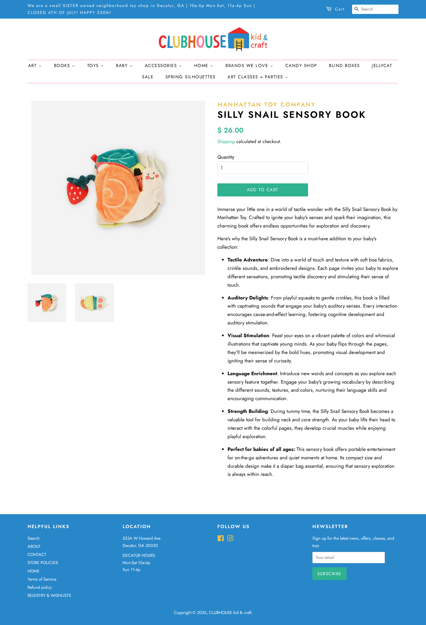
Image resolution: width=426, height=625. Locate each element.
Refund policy (40, 587)
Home (202, 65)
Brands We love (247, 65)
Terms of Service (42, 579)
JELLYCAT (382, 65)
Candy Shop (301, 65)
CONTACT (37, 554)
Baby (123, 65)
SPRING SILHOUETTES (190, 77)
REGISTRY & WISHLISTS (49, 595)
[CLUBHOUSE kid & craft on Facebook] (220, 539)
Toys (94, 65)
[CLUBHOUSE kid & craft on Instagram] (230, 539)
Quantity (225, 156)
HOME (33, 571)
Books (63, 65)
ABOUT (34, 546)
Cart (340, 9)
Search (34, 538)
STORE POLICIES (43, 563)
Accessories (162, 65)
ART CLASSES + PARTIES (256, 77)
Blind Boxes (344, 65)
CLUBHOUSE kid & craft (230, 612)
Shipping (226, 141)
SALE (147, 77)
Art (33, 65)
